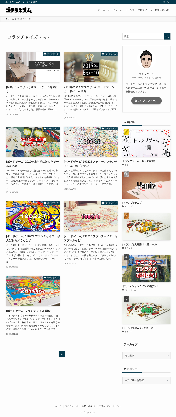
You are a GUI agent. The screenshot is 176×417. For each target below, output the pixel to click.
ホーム (58, 406)
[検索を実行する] (167, 36)
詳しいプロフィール (146, 100)
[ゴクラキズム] (19, 10)
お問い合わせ (88, 406)
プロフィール (71, 406)
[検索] (168, 2)
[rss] (164, 2)
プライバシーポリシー (110, 406)
